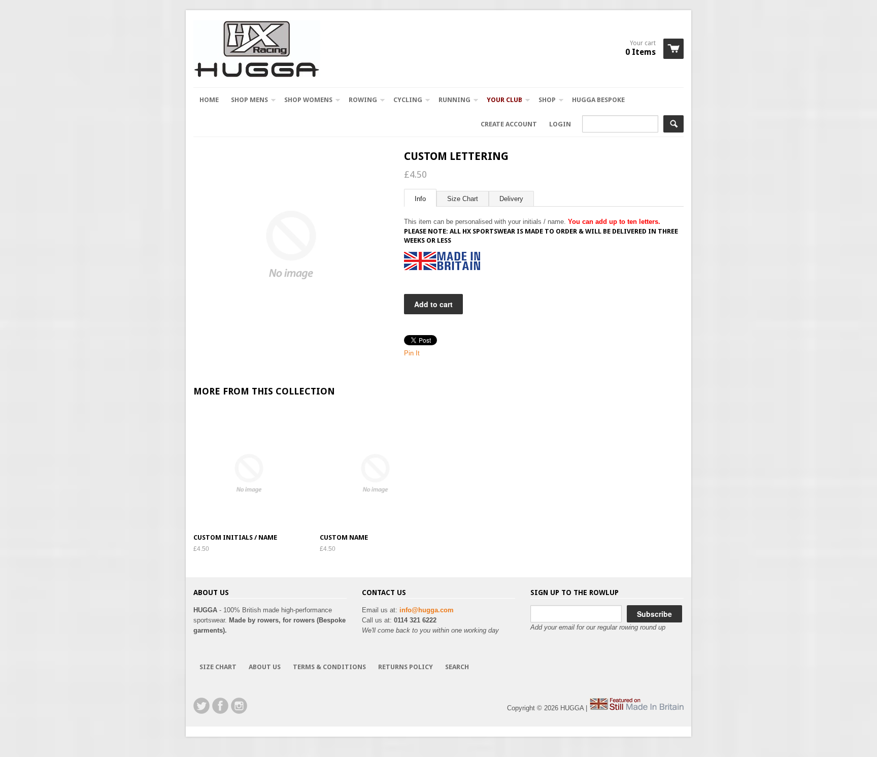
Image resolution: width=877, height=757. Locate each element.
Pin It (412, 353)
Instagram (239, 706)
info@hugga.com (426, 610)
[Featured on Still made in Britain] (636, 708)
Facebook (220, 706)
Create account (509, 124)
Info (420, 199)
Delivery (511, 199)
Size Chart (462, 199)
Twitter (201, 706)
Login (560, 124)
